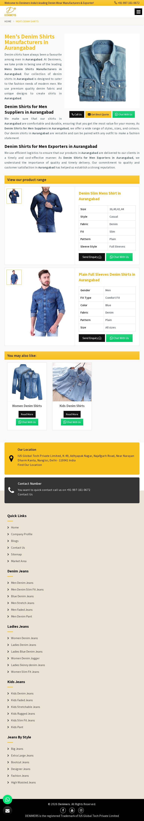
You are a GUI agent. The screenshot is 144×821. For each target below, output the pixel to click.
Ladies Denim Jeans (23, 644)
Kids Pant (17, 727)
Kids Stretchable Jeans (25, 706)
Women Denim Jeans (24, 638)
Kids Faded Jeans (22, 700)
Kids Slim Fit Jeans (23, 720)
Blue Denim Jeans (22, 596)
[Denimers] (12, 11)
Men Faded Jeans (22, 609)
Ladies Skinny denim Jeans (28, 665)
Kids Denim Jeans (22, 693)
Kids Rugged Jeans (23, 713)
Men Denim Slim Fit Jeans (27, 589)
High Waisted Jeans (23, 782)
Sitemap (16, 554)
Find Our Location (30, 465)
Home (7, 21)
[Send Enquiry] (102, 70)
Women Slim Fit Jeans (25, 671)
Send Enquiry (90, 257)
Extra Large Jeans (22, 755)
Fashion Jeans (20, 775)
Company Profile (21, 534)
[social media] (63, 810)
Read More (27, 414)
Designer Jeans (20, 769)
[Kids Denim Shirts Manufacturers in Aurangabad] (72, 382)
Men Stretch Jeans (22, 603)
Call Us (78, 114)
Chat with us (125, 114)
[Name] (138, 11)
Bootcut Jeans (20, 762)
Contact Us (25, 494)
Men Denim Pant (21, 616)
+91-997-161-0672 (128, 3)
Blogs (15, 540)
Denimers (64, 804)
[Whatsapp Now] (7, 799)
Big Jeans (17, 748)
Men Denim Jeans (22, 582)
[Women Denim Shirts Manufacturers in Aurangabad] (27, 382)
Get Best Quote (100, 114)
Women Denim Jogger (25, 658)
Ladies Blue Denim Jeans (27, 651)
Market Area (18, 561)
